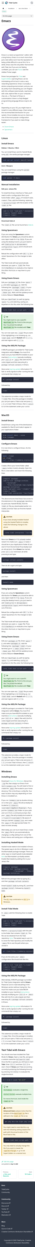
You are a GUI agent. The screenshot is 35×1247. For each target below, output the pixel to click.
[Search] (32, 2)
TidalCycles (5, 1189)
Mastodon (5, 1215)
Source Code (5, 1229)
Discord (4, 1206)
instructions (12, 357)
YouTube (4, 1212)
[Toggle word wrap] (27, 160)
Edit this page (8, 1162)
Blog (3, 1226)
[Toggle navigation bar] (2, 2)
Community (5, 1192)
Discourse (5, 1203)
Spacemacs (8, 130)
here (3, 856)
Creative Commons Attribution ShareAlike (16, 1232)
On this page (7, 16)
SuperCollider (6, 79)
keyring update (15, 369)
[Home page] (3, 8)
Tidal (20, 76)
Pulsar (20, 70)
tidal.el (30, 225)
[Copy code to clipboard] (31, 160)
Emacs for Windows (16, 781)
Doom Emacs (9, 127)
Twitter (4, 1209)
